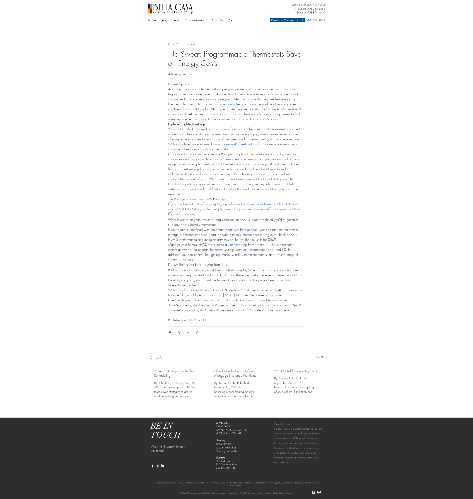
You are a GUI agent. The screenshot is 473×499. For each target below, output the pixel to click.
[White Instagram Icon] (157, 466)
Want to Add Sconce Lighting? (295, 371)
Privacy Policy (232, 492)
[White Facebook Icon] (152, 466)
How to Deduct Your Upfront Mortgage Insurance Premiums (235, 373)
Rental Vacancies (236, 485)
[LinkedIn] (162, 466)
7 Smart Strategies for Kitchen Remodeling (174, 373)
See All (319, 357)
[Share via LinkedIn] (188, 332)
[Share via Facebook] (170, 332)
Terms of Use (220, 492)
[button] (165, 20)
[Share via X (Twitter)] (179, 332)
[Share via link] (197, 332)
